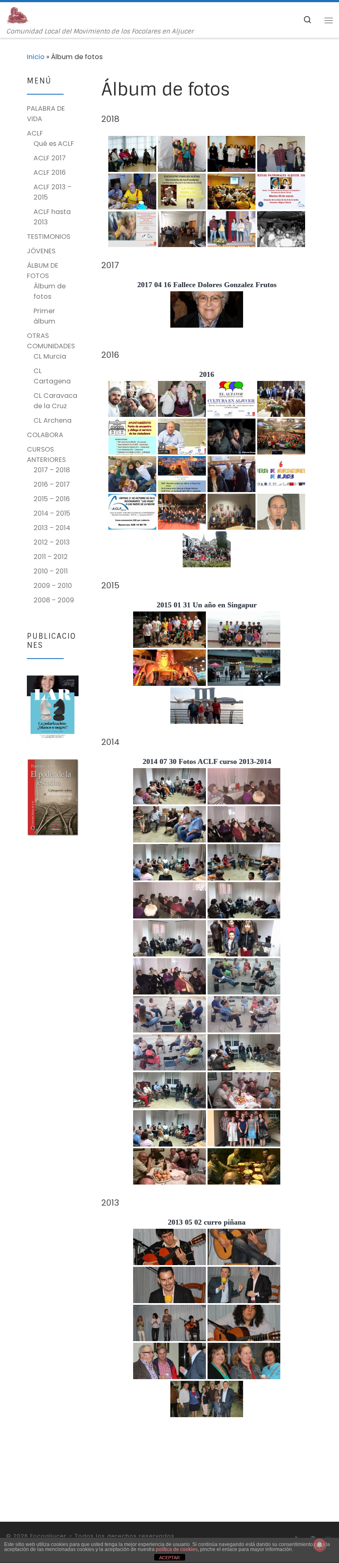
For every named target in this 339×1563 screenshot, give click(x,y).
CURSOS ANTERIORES (46, 454)
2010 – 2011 (50, 571)
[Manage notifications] (319, 1544)
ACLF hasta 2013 (52, 217)
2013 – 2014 (51, 528)
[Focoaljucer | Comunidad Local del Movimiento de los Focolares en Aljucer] (18, 15)
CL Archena (52, 420)
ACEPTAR (169, 1557)
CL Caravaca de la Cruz (55, 401)
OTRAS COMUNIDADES (51, 341)
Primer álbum (44, 316)
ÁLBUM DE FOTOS (42, 271)
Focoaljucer (48, 1536)
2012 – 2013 (51, 542)
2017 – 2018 (51, 470)
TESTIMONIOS (48, 236)
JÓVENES (41, 251)
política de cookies (177, 1549)
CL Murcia (49, 356)
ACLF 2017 (49, 158)
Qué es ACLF (53, 143)
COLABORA (45, 435)
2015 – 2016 (51, 499)
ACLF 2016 (49, 172)
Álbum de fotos (49, 291)
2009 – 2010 (52, 585)
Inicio (36, 57)
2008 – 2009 (53, 600)
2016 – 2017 (51, 484)
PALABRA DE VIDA (46, 114)
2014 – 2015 (51, 513)
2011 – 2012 (50, 556)
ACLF (35, 133)
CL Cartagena (52, 376)
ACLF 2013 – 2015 (52, 192)
